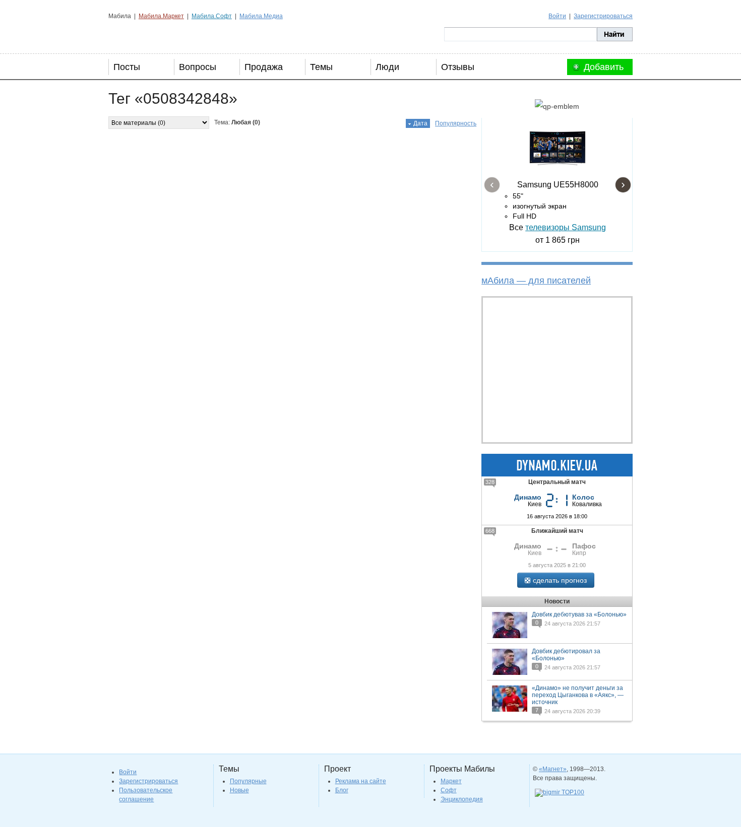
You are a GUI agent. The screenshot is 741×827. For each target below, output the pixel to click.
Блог (341, 790)
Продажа (263, 67)
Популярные (248, 781)
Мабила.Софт (212, 16)
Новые (239, 790)
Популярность (455, 123)
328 (490, 482)
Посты (126, 67)
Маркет (451, 781)
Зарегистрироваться (603, 16)
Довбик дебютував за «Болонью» (579, 614)
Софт (449, 790)
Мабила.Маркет (161, 16)
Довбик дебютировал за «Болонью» (566, 655)
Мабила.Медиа (261, 16)
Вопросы (197, 67)
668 (490, 531)
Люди (387, 67)
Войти (557, 16)
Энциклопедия (462, 799)
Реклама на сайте (360, 781)
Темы (321, 67)
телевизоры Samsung (565, 227)
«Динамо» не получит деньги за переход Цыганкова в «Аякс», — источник (578, 695)
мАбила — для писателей (536, 280)
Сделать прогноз (560, 580)
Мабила (159, 34)
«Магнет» (553, 769)
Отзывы (457, 67)
